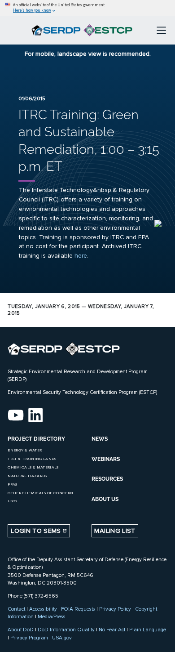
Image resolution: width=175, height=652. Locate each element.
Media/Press (52, 616)
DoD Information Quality (66, 629)
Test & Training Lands (32, 458)
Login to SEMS (37, 531)
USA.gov (62, 637)
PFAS (12, 484)
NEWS (100, 439)
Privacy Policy (115, 609)
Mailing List (114, 531)
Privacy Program (29, 637)
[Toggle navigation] (161, 30)
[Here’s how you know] (87, 8)
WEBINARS (106, 459)
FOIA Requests (78, 609)
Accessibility (43, 609)
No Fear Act (112, 629)
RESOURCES (107, 479)
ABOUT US (105, 499)
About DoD (21, 629)
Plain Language (147, 629)
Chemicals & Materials (33, 467)
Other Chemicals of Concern (40, 493)
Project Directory (36, 439)
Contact (16, 609)
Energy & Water (25, 450)
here (80, 255)
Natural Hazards (27, 475)
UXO (12, 501)
